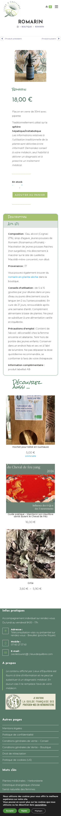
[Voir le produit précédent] (2, 38)
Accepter (10, 811)
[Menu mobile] (55, 7)
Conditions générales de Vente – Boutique (26, 747)
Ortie (30, 583)
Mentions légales (12, 728)
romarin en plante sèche (23, 276)
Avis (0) (13, 223)
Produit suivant (49, 38)
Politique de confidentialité (17, 734)
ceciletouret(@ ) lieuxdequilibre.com (32, 654)
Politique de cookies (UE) (17, 759)
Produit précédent (13, 38)
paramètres (40, 805)
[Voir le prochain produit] (59, 38)
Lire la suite (30, 456)
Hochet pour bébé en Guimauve (30, 447)
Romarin (39, 27)
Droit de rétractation (14, 753)
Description (17, 217)
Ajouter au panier (30, 194)
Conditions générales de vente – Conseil (25, 740)
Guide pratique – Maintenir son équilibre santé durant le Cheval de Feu (30, 515)
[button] (42, 54)
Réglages (38, 811)
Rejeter (24, 811)
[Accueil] (18, 27)
